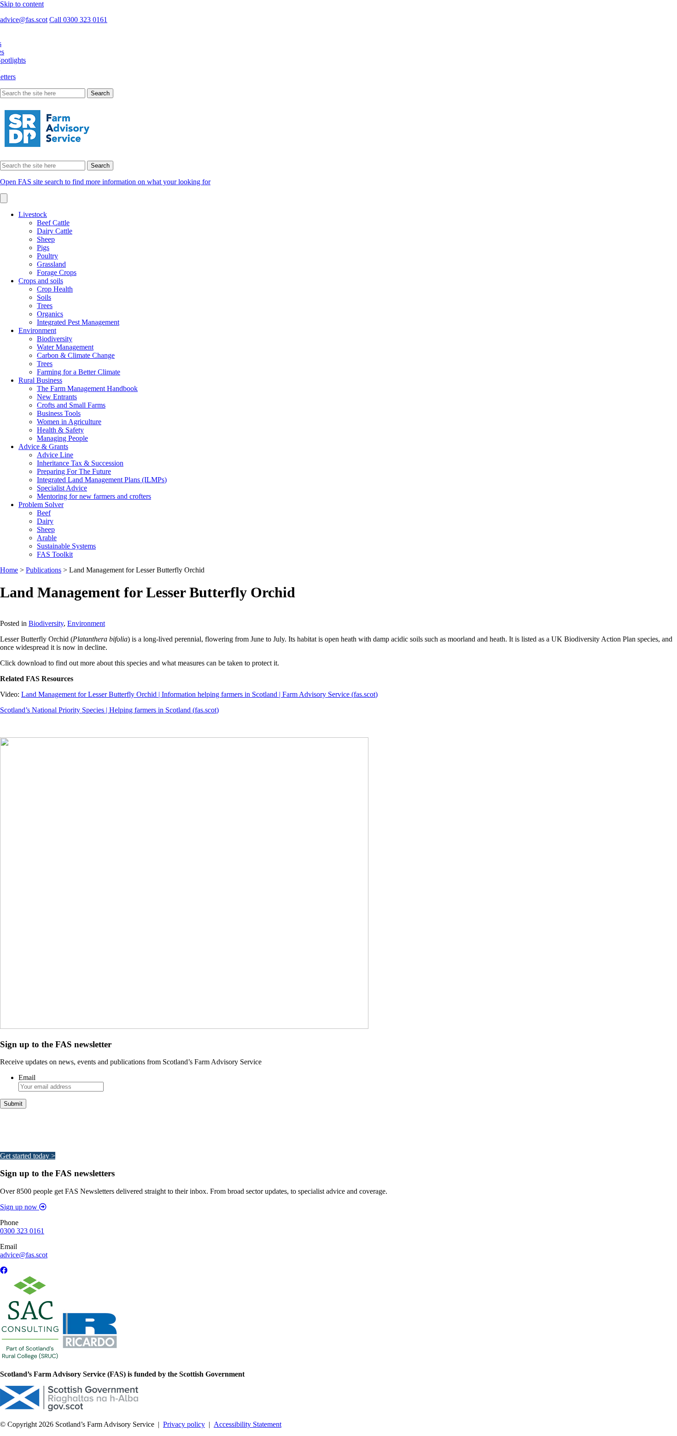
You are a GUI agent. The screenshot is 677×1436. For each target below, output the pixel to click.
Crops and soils (40, 281)
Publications (43, 570)
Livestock (32, 214)
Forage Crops (56, 272)
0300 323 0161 (22, 1231)
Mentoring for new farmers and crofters (94, 496)
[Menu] (3, 198)
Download (15, 615)
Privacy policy (184, 1424)
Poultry (47, 256)
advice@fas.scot (23, 19)
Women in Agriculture (69, 422)
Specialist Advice (62, 488)
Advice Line (55, 455)
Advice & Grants (43, 446)
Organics (50, 314)
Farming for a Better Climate (78, 372)
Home (9, 570)
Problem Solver (41, 504)
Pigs (43, 247)
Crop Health (55, 289)
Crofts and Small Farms (71, 405)
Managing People (62, 438)
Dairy (45, 521)
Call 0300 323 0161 (78, 19)
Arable (47, 538)
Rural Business (40, 380)
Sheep (46, 239)
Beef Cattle (53, 223)
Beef (44, 513)
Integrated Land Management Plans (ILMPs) (102, 480)
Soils (44, 297)
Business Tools (59, 413)
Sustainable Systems (66, 546)
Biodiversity (54, 339)
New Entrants (57, 397)
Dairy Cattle (54, 231)
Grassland (51, 264)
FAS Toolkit (55, 554)
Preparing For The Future (74, 471)
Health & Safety (60, 430)
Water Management (65, 347)
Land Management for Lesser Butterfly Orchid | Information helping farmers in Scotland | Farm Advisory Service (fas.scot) (199, 694)
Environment (37, 330)
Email (26, 1077)
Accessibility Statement (247, 1424)
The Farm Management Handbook (87, 388)
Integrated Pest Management (78, 322)
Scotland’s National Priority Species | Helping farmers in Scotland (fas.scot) (109, 710)
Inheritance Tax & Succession (80, 463)
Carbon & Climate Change (76, 355)
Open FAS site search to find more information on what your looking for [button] (105, 182)
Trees (45, 305)
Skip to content (22, 4)
